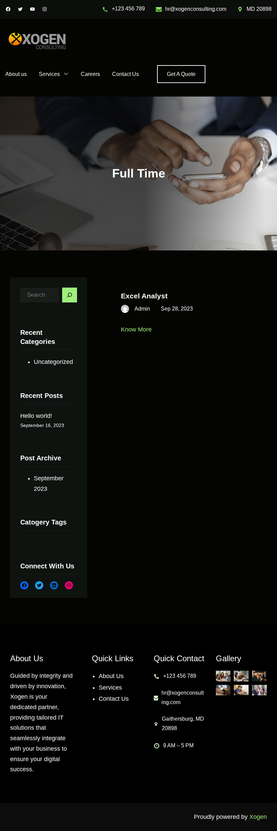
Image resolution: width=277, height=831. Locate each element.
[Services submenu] (66, 73)
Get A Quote (181, 74)
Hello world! (36, 415)
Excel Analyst (144, 296)
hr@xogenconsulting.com (195, 9)
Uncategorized (53, 361)
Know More (136, 329)
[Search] (69, 295)
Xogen (258, 816)
